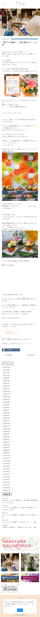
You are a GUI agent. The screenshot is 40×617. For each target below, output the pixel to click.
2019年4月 (6, 413)
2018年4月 (6, 445)
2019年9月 (6, 399)
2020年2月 (6, 386)
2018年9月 (6, 432)
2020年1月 (6, 389)
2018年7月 (6, 437)
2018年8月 (6, 434)
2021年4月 (6, 375)
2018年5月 (6, 442)
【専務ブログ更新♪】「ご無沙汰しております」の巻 (19, 527)
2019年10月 (6, 397)
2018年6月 (6, 439)
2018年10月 (6, 429)
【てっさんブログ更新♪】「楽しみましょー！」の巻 (19, 522)
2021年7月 (6, 373)
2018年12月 (6, 423)
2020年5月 (6, 378)
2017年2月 (6, 482)
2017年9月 (6, 464)
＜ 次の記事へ (8, 355)
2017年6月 (6, 472)
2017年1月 (6, 485)
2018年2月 (6, 450)
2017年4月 (6, 477)
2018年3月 (6, 448)
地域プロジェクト (12, 333)
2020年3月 (6, 383)
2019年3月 (6, 415)
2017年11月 (6, 458)
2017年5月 (6, 474)
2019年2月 (6, 418)
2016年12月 (6, 488)
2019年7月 (6, 405)
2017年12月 (6, 455)
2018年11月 (6, 426)
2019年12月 (6, 391)
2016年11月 (6, 490)
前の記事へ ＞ (31, 355)
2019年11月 (6, 394)
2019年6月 (6, 407)
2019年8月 (6, 402)
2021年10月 (6, 367)
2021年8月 (6, 370)
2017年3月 (6, 480)
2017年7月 (6, 469)
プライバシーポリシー (23, 604)
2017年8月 (6, 466)
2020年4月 (6, 381)
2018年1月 (6, 453)
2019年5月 (6, 410)
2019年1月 (6, 421)
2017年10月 (6, 461)
